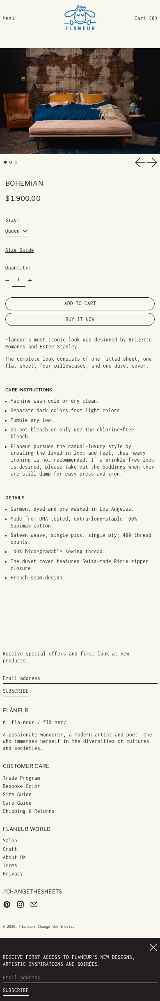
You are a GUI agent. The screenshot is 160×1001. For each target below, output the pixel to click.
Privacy (13, 873)
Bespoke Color (21, 786)
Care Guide (17, 803)
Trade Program (21, 778)
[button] (146, 18)
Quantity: (18, 267)
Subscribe (16, 691)
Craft (10, 849)
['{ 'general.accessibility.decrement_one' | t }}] (7, 280)
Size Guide (19, 250)
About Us (14, 857)
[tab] (5, 162)
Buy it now (80, 319)
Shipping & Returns (29, 811)
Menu (8, 18)
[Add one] (30, 280)
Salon (10, 840)
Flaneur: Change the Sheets (46, 926)
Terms (10, 865)
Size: (12, 219)
